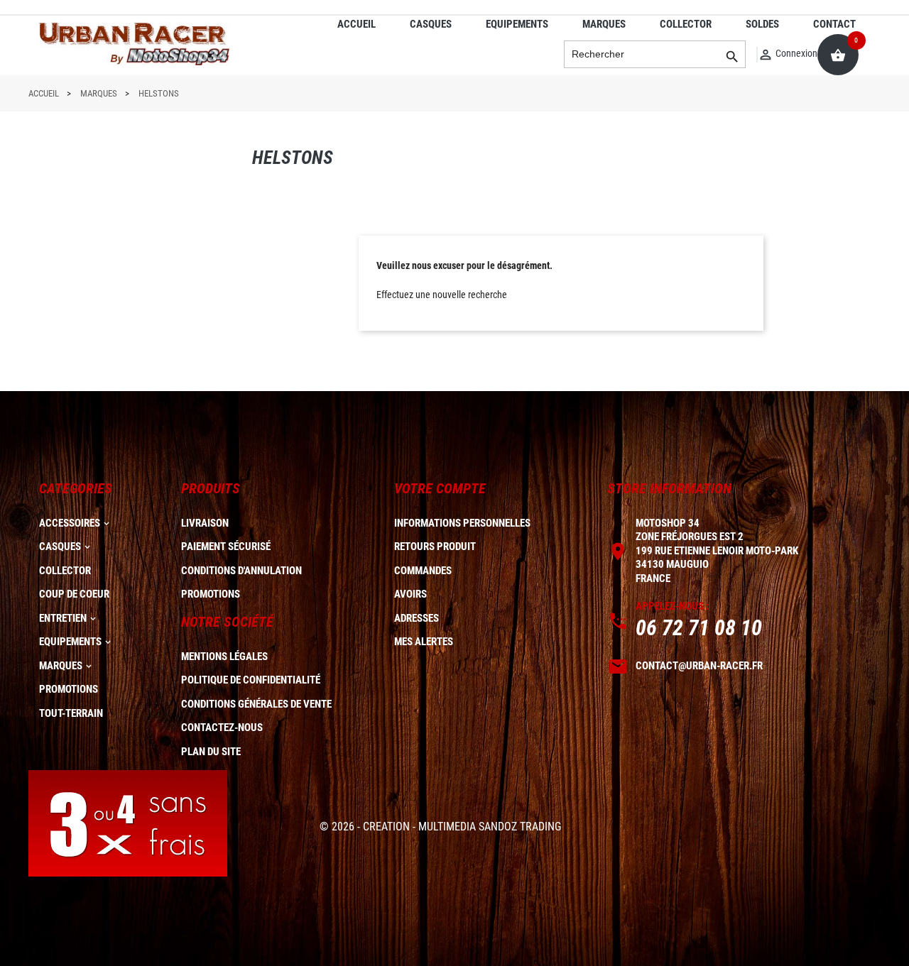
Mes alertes (423, 641)
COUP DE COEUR (74, 594)
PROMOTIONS (68, 689)
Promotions (210, 594)
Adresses (416, 618)
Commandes (423, 570)
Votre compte (440, 488)
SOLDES (762, 24)
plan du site (211, 751)
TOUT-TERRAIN (71, 713)
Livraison (205, 523)
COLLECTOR (686, 24)
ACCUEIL (356, 24)
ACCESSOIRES (69, 523)
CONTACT (834, 24)
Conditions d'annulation (241, 570)
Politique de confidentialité (250, 680)
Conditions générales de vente (256, 704)
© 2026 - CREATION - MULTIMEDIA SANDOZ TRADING (440, 826)
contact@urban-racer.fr (699, 665)
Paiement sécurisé (226, 546)
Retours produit (435, 546)
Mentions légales (224, 656)
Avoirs (410, 594)
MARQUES (604, 24)
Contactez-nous (222, 727)
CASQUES (431, 24)
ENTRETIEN (63, 618)
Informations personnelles (462, 523)
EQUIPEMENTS (517, 24)
